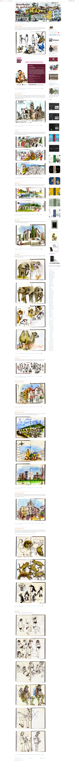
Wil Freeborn (51, 315)
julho (50, 332)
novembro (51, 328)
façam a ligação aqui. (38, 29)
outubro (51, 329)
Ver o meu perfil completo (53, 31)
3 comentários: (37, 353)
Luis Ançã (50, 289)
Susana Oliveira (51, 309)
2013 (51, 342)
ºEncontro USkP (39, 413)
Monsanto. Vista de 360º (19, 412)
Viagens (32, 22)
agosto (51, 331)
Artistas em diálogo (18, 26)
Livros (36, 22)
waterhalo (50, 314)
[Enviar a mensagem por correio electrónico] (42, 88)
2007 (51, 349)
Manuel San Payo (51, 291)
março (51, 337)
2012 (51, 343)
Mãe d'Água (17, 220)
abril (50, 336)
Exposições (28, 22)
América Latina (21, 126)
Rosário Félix (51, 305)
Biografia (16, 22)
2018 (51, 322)
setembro (51, 330)
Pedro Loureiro (51, 301)
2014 (51, 341)
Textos (20, 22)
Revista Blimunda (18, 94)
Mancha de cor (17, 183)
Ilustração (52, 22)
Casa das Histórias (22, 89)
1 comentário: (37, 125)
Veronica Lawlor (51, 313)
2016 (51, 324)
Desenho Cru (17, 611)
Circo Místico (17, 254)
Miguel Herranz (51, 295)
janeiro (51, 339)
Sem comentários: (38, 88)
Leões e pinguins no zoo (19, 528)
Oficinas (24, 22)
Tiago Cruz (50, 312)
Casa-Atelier (17, 358)
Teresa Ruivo (51, 311)
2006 (51, 350)
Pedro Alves (50, 299)
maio (50, 335)
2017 (51, 323)
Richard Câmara (51, 303)
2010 (51, 345)
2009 (51, 346)
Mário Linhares (51, 293)
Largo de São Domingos (19, 493)
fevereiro (51, 338)
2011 (51, 344)
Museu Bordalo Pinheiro (19, 381)
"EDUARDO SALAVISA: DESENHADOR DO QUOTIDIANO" (54, 84)
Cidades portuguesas (41, 22)
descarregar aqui (33, 97)
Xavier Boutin (51, 317)
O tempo (16, 130)
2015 (51, 325)
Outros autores (47, 22)
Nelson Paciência (51, 297)
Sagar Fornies (51, 307)
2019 (51, 321)
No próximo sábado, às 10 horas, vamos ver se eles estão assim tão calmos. (25, 534)
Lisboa (20, 178)
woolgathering (51, 316)
